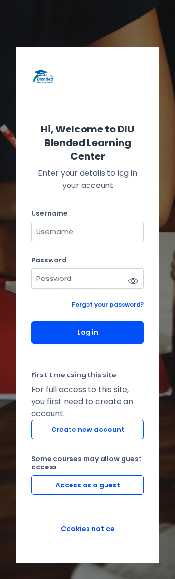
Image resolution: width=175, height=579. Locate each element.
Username (49, 213)
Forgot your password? (108, 304)
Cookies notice (88, 529)
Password (49, 260)
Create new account (87, 429)
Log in (87, 332)
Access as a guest (87, 485)
